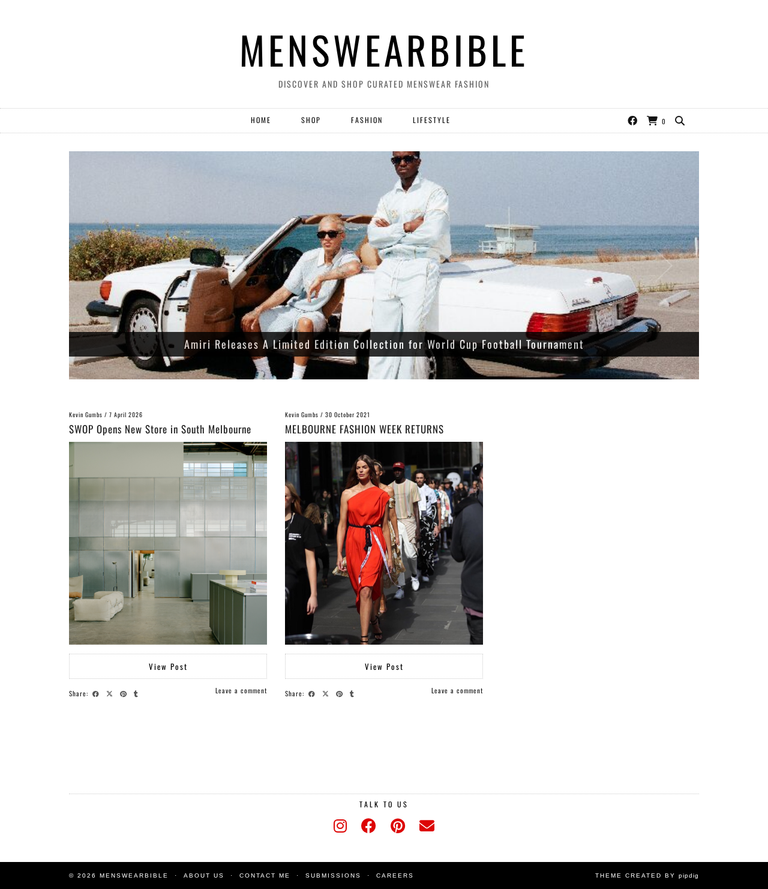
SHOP (311, 120)
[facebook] (368, 826)
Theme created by (647, 875)
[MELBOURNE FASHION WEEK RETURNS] (384, 543)
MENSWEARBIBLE (384, 49)
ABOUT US (204, 875)
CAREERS (395, 875)
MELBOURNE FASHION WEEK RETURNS (364, 428)
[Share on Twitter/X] (111, 693)
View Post (168, 666)
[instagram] (340, 826)
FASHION (367, 120)
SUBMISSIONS (333, 875)
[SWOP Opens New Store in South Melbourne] (168, 543)
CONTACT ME (264, 875)
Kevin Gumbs (86, 414)
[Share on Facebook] (97, 693)
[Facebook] (633, 120)
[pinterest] (398, 826)
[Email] (426, 826)
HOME (261, 120)
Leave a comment (241, 690)
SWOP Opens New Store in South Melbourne (160, 428)
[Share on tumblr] (138, 693)
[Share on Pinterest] (125, 693)
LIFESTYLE (432, 120)
